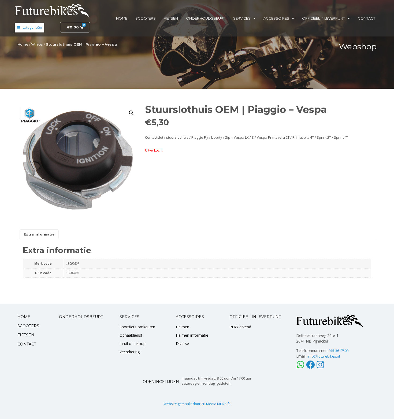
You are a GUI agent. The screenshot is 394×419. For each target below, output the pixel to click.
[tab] (39, 234)
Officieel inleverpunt (323, 18)
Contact (366, 18)
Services (242, 18)
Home (121, 18)
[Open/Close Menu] (29, 27)
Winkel (37, 44)
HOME (23, 316)
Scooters (145, 18)
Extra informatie (39, 234)
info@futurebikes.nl (323, 356)
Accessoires (276, 18)
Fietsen (171, 18)
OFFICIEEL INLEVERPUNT (255, 316)
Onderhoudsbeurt (205, 18)
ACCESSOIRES (190, 316)
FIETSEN (25, 335)
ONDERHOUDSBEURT (81, 316)
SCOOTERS (28, 326)
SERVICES (129, 316)
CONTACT (26, 344)
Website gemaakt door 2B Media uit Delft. (197, 403)
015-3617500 (338, 350)
